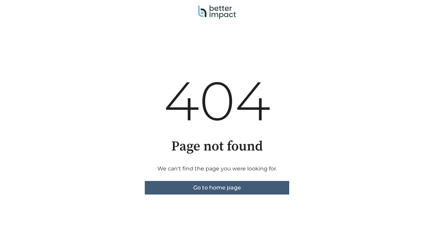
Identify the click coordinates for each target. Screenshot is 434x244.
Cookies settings (230, 80)
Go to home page (217, 187)
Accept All (285, 80)
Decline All (339, 80)
